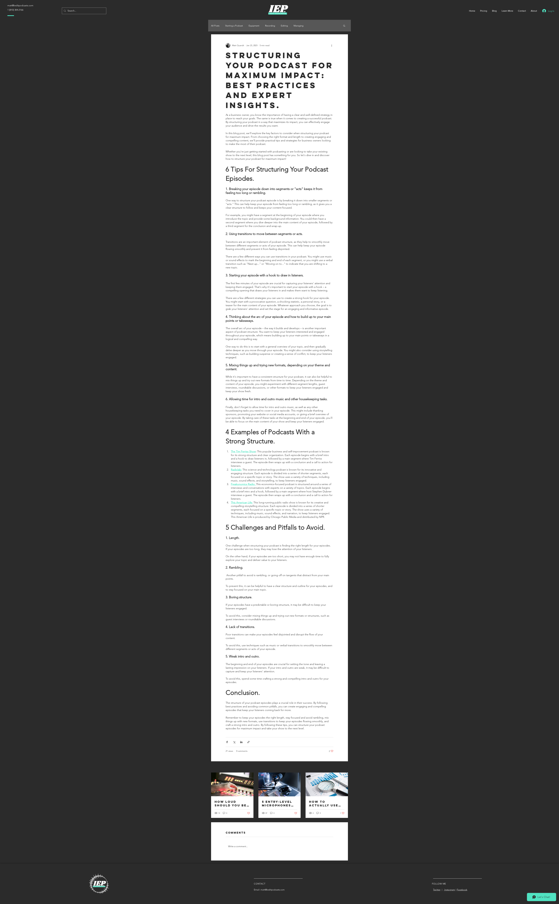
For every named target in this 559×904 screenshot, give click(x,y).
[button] (344, 25)
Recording (270, 25)
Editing (284, 25)
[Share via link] (248, 742)
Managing (298, 25)
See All (345, 767)
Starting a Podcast (234, 25)
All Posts (215, 25)
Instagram (449, 889)
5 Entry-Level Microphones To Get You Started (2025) (278, 803)
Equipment (254, 25)
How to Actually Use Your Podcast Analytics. (324, 803)
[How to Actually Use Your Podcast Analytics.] (327, 784)
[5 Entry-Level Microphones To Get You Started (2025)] (279, 784)
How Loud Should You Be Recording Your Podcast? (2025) (231, 803)
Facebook (462, 889)
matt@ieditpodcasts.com (273, 889)
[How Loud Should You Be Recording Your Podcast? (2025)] (232, 784)
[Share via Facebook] (227, 742)
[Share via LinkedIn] (241, 742)
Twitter (436, 889)
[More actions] (331, 45)
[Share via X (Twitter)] (234, 742)
